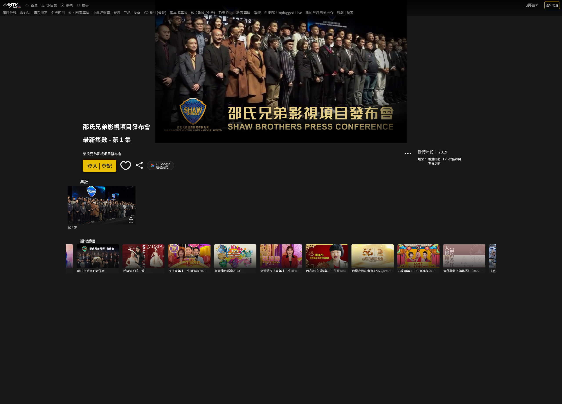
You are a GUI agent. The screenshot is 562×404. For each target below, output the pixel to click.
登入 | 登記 (99, 166)
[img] (12, 5)
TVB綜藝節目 (452, 159)
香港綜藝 (434, 159)
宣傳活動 (434, 163)
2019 (442, 152)
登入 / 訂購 (552, 5)
